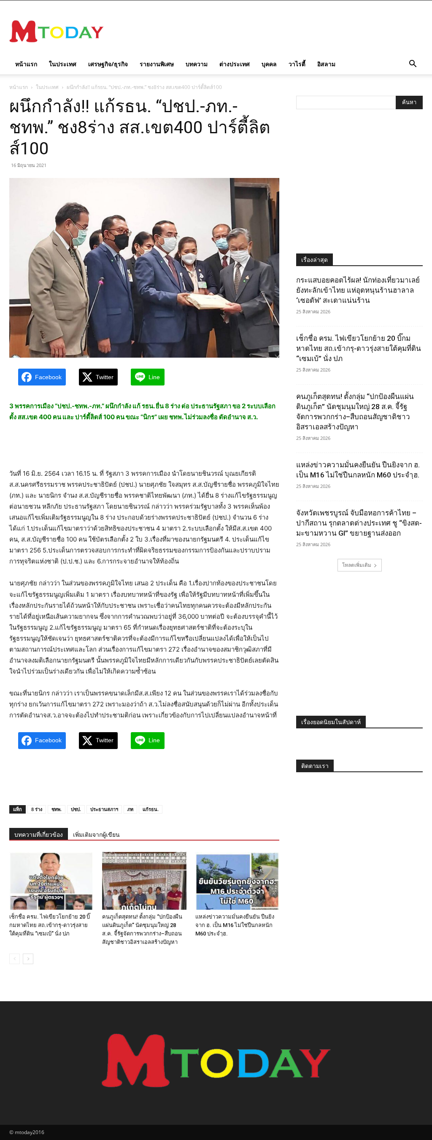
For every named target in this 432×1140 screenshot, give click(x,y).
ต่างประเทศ (234, 64)
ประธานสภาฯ (104, 809)
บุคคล (269, 64)
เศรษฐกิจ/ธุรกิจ (108, 64)
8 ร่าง (36, 809)
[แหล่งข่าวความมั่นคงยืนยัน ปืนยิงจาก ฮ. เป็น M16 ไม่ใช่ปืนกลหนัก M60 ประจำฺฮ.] (237, 881)
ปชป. (76, 809)
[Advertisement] (269, 31)
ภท (130, 809)
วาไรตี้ (297, 64)
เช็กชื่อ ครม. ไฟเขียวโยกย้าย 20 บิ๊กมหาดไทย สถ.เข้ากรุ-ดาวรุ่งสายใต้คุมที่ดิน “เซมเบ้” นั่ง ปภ (49, 925)
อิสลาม (326, 64)
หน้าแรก (26, 64)
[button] (412, 65)
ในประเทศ (62, 64)
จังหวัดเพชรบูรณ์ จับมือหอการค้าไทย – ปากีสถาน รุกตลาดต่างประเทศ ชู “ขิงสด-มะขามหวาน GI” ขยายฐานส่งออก (359, 523)
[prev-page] (14, 959)
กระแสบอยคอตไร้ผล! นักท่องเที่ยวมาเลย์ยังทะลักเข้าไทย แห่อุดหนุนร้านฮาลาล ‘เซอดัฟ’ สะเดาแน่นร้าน (358, 290)
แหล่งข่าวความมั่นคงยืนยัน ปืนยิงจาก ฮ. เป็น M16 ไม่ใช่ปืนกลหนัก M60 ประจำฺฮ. (234, 925)
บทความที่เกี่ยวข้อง (38, 834)
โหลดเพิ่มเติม (356, 565)
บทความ (197, 64)
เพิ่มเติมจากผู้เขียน (96, 834)
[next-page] (28, 959)
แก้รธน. (151, 809)
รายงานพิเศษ (157, 64)
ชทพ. (56, 809)
